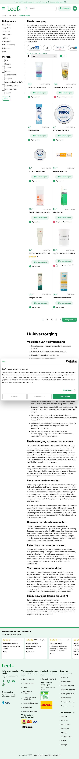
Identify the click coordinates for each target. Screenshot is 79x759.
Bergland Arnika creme (63, 87)
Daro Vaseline (33, 130)
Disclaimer (57, 755)
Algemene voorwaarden (42, 755)
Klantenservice (28, 679)
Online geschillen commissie (29, 698)
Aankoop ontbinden (30, 711)
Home (4, 15)
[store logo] (14, 8)
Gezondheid (65, 724)
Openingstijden (28, 683)
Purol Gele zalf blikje (61, 130)
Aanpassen (38, 396)
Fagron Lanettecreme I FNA (39, 253)
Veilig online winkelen (27, 692)
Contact (25, 687)
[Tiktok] (4, 686)
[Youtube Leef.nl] (14, 682)
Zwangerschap (66, 736)
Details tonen (67, 390)
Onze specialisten (67, 694)
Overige (64, 745)
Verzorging (13, 15)
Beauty (63, 732)
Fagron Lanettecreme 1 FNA (64, 253)
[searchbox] (40, 8)
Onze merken (66, 698)
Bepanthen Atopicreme (37, 87)
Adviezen (64, 720)
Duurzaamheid (66, 681)
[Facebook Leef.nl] (4, 682)
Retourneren (27, 707)
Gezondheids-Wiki (49, 679)
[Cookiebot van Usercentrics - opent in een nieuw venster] (68, 361)
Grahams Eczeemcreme (62, 298)
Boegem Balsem (35, 298)
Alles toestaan (64, 396)
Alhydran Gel (58, 212)
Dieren (63, 741)
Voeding (64, 716)
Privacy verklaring (67, 702)
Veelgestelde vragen (30, 703)
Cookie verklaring (67, 706)
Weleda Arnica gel (60, 171)
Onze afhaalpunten (68, 690)
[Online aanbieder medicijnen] (45, 699)
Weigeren (14, 396)
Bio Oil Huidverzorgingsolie (39, 212)
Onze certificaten (67, 685)
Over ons (64, 677)
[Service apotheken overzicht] (7, 702)
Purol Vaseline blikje (37, 171)
